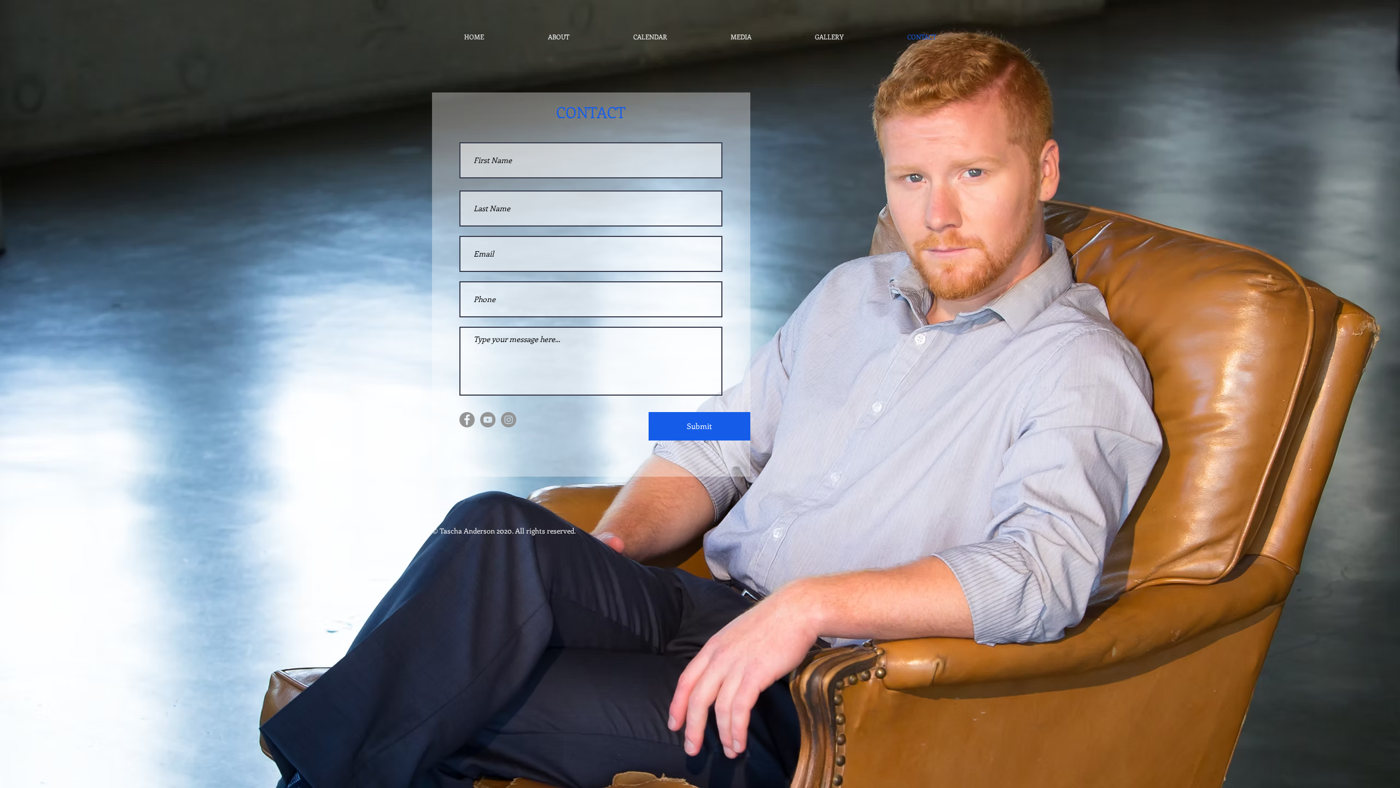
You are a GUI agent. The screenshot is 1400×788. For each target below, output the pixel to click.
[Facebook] (467, 419)
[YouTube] (487, 419)
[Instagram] (508, 419)
